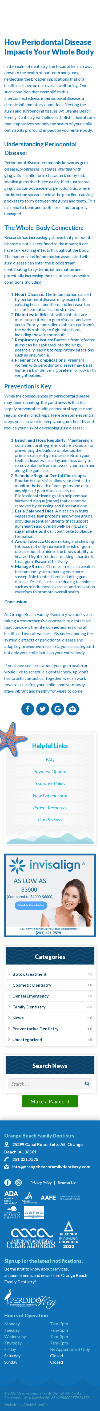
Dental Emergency (31, 995)
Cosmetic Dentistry (32, 984)
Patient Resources (50, 807)
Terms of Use (66, 1182)
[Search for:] (50, 1083)
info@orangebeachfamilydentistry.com (51, 1166)
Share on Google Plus (57, 709)
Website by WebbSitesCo (26, 1404)
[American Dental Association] (11, 1197)
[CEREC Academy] (34, 1212)
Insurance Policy (50, 783)
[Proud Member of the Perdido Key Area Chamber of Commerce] (50, 1299)
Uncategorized (27, 1039)
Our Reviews (50, 819)
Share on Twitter (42, 709)
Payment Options (50, 771)
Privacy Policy (41, 1182)
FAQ (50, 759)
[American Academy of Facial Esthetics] (60, 1197)
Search (87, 1083)
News (18, 1017)
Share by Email (72, 709)
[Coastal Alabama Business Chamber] (12, 1212)
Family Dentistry (29, 1006)
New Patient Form (50, 795)
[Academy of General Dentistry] (29, 1197)
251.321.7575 (25, 1159)
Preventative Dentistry (36, 1028)
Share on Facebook (27, 709)
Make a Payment (50, 1101)
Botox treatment (30, 973)
